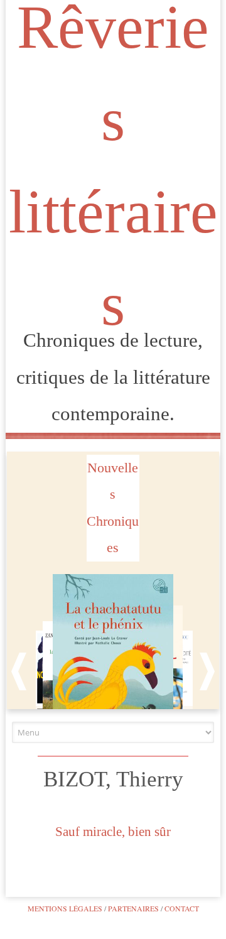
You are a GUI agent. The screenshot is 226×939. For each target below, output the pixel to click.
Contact (181, 908)
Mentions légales (65, 908)
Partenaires (133, 908)
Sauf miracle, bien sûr (113, 831)
